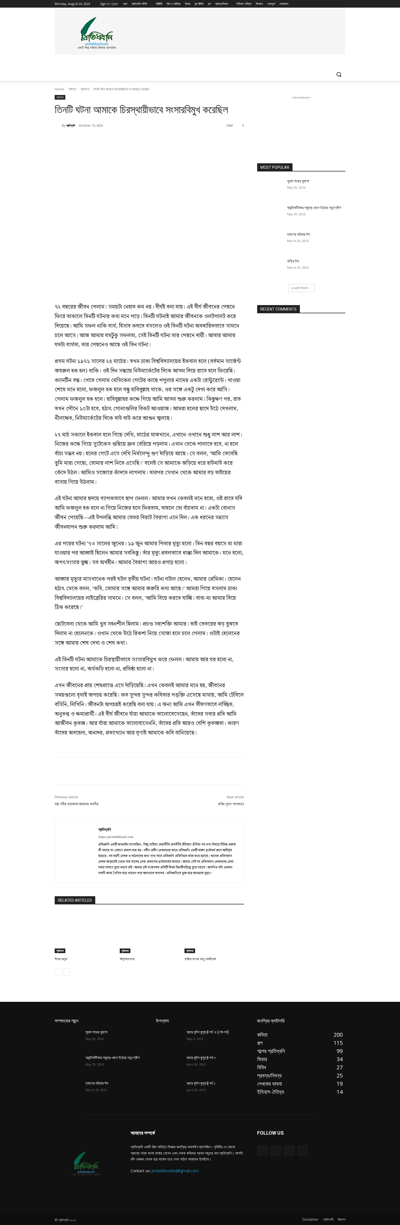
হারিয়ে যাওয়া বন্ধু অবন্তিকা (200, 959)
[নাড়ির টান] (270, 268)
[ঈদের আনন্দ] (84, 932)
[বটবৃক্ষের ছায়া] (149, 932)
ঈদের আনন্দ (61, 959)
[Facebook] (312, 4)
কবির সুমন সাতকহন (231, 804)
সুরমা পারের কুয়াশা (298, 181)
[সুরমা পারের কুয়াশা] (270, 188)
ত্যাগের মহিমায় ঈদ (298, 234)
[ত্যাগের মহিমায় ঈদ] (270, 241)
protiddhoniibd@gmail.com (175, 1170)
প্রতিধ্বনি (70, 125)
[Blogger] (262, 1150)
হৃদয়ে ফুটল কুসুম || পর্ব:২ (201, 1083)
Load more (299, 287)
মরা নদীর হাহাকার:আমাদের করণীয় (77, 804)
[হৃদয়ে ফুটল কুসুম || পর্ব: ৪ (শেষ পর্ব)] (169, 1039)
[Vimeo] (334, 4)
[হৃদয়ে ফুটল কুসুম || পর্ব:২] (169, 1090)
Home (59, 89)
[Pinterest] (118, 139)
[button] (338, 74)
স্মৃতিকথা (85, 89)
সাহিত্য (72, 89)
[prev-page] (58, 972)
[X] (327, 4)
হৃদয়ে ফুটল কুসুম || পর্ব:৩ (201, 1057)
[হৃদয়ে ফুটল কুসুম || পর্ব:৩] (169, 1064)
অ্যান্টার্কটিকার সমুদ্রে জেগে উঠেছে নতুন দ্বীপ (314, 207)
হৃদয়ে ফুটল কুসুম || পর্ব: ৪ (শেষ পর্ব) (208, 1032)
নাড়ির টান (293, 261)
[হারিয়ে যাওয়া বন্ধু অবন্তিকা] (214, 932)
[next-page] (66, 972)
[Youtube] (342, 4)
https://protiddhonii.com (115, 837)
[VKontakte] (302, 1150)
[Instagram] (319, 4)
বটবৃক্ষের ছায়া (127, 959)
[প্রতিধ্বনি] (58, 125)
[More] (144, 139)
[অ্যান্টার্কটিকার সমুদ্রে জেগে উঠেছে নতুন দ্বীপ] (270, 214)
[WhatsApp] (131, 139)
